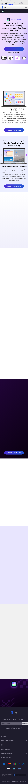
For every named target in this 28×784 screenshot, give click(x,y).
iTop (14, 712)
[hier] (6, 662)
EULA (3, 775)
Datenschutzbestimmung (7, 4)
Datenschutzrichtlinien (7, 774)
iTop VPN (4, 7)
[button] (26, 97)
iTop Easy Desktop (3, 11)
